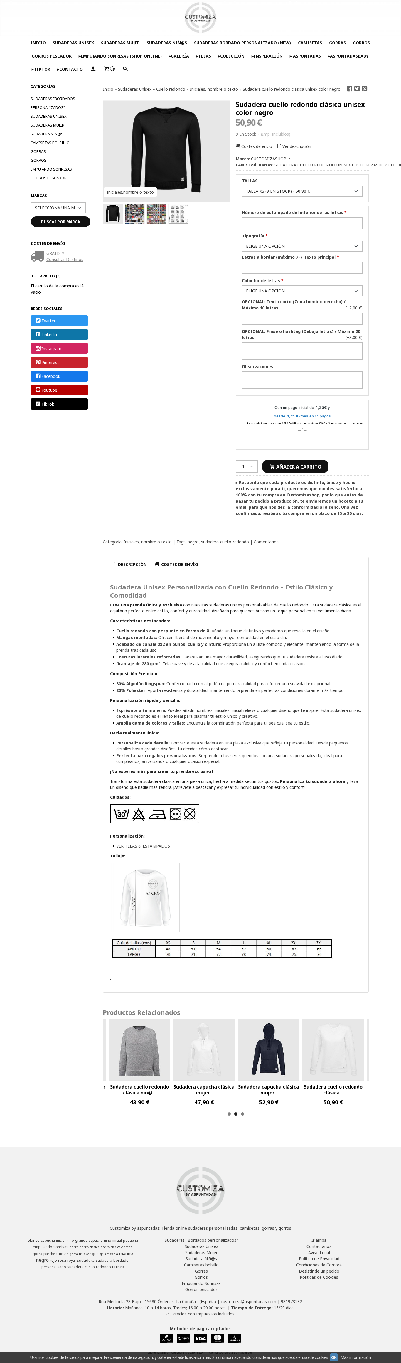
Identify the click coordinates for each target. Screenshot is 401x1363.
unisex (118, 1266)
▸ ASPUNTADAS (305, 56)
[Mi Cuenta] (93, 69)
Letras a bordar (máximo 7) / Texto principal (290, 257)
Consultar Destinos (64, 259)
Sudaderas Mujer (47, 125)
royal (71, 1260)
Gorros (38, 160)
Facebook (50, 376)
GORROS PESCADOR (52, 56)
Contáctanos (318, 1246)
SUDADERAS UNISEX (73, 43)
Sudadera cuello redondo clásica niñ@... (139, 1090)
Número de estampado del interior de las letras (294, 212)
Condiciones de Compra (319, 1265)
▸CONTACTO (70, 69)
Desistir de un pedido (319, 1271)
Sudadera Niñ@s (47, 134)
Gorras (38, 151)
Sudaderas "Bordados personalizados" (53, 103)
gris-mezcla (109, 1254)
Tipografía (255, 236)
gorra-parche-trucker (50, 1253)
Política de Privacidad (319, 1258)
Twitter (48, 321)
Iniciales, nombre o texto (148, 542)
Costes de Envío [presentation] (179, 564)
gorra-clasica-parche (117, 1247)
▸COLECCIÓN (231, 56)
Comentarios (266, 542)
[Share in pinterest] (364, 88)
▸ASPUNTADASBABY (348, 56)
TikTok (47, 404)
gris (95, 1253)
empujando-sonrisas (50, 1246)
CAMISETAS (310, 43)
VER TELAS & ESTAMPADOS (143, 846)
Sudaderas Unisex (49, 116)
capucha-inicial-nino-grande (64, 1240)
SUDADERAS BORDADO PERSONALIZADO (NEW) (242, 43)
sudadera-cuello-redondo (225, 542)
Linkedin (49, 335)
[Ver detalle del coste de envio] (38, 256)
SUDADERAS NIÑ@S (167, 43)
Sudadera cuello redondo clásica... (333, 1090)
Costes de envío (256, 146)
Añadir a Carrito (298, 467)
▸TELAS (203, 56)
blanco (34, 1240)
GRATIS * (55, 253)
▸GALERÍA (179, 56)
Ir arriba (318, 1240)
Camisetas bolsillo (50, 142)
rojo (53, 1260)
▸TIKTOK (41, 69)
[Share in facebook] (349, 88)
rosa (62, 1260)
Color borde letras (263, 280)
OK (334, 1357)
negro (193, 542)
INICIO (38, 43)
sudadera (86, 1260)
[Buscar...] (125, 69)
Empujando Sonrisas (51, 169)
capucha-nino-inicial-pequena (113, 1240)
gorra (74, 1247)
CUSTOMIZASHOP (268, 158)
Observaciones (257, 366)
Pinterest (50, 362)
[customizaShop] (200, 18)
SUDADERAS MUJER (120, 43)
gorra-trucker (80, 1254)
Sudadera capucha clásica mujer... (204, 1090)
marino (126, 1253)
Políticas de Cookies (319, 1277)
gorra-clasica (90, 1247)
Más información (356, 1357)
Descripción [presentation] (132, 564)
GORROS (361, 43)
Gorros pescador (49, 178)
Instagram (51, 348)
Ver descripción (296, 146)
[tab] (128, 564)
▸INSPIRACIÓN (267, 56)
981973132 (291, 1301)
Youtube (49, 390)
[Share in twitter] (357, 88)
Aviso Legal (319, 1252)
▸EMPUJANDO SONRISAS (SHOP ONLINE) (120, 56)
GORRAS (337, 43)
